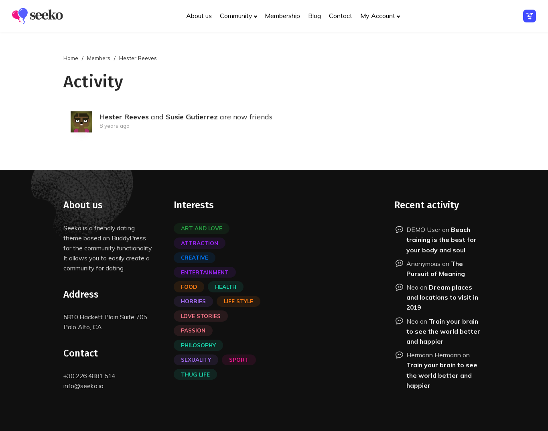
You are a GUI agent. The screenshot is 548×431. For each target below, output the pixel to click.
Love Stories (201, 315)
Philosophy (198, 345)
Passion (193, 330)
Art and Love (201, 228)
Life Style (238, 301)
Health (225, 286)
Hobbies (193, 301)
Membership (282, 16)
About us (199, 16)
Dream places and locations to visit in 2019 (442, 297)
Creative (194, 257)
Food (189, 286)
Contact (340, 16)
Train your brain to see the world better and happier (443, 331)
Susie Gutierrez (192, 116)
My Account (377, 16)
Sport (239, 359)
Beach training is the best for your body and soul (441, 240)
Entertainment (205, 272)
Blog (314, 16)
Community (236, 16)
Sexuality (196, 359)
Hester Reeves (124, 116)
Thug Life (195, 374)
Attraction (199, 243)
